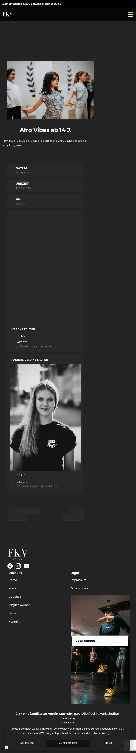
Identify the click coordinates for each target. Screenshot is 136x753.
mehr (108, 743)
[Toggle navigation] (130, 15)
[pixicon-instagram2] (18, 566)
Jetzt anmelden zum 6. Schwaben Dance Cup (30, 4)
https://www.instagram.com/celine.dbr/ (35, 486)
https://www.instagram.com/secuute (34, 346)
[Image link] (18, 554)
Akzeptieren (68, 743)
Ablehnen (27, 743)
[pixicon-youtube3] (26, 566)
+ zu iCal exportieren (73, 514)
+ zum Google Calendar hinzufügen (24, 514)
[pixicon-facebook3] (10, 566)
